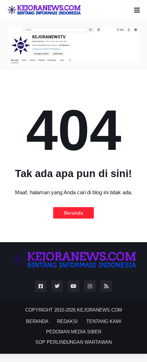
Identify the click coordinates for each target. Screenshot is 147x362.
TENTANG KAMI (103, 321)
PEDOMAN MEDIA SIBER (73, 331)
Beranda (73, 213)
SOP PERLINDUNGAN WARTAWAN (73, 342)
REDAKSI (67, 321)
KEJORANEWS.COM (99, 310)
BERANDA (37, 321)
